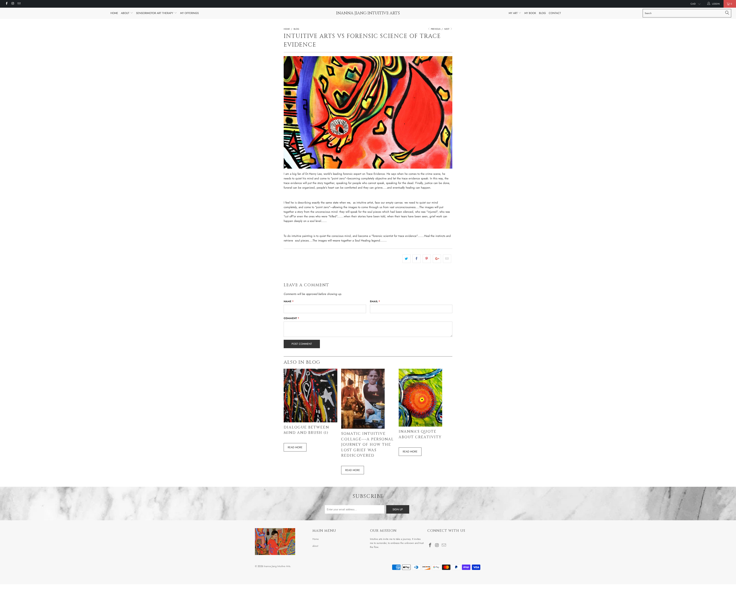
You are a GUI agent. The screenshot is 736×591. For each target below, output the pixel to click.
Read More (295, 447)
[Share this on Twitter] (406, 258)
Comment (291, 318)
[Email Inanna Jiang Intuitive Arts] (19, 4)
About (125, 13)
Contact (555, 13)
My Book (530, 13)
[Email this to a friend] (447, 258)
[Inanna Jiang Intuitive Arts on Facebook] (6, 4)
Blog (542, 13)
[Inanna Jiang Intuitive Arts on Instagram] (12, 4)
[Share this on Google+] (437, 258)
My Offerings (189, 13)
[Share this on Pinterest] (427, 258)
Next (447, 28)
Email (375, 301)
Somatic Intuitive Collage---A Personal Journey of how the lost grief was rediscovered (367, 444)
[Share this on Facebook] (416, 258)
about (315, 546)
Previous (435, 28)
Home (114, 13)
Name (289, 301)
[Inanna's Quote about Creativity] (420, 426)
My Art (513, 13)
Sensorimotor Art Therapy (155, 13)
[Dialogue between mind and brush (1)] (310, 421)
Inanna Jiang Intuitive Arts (368, 13)
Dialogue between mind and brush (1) (306, 430)
